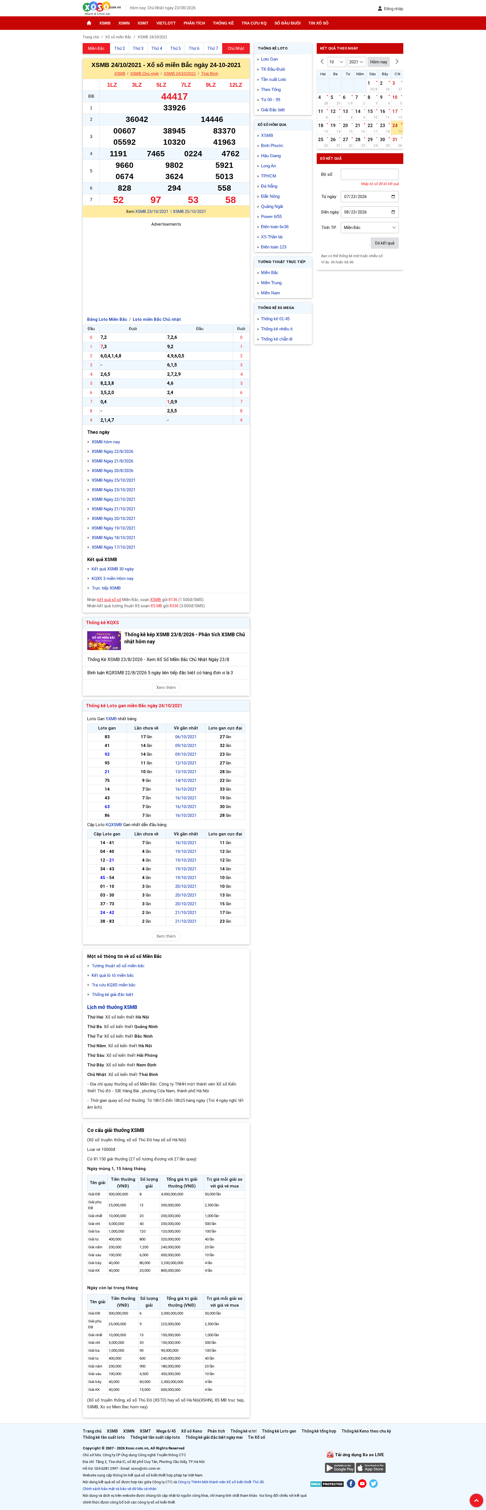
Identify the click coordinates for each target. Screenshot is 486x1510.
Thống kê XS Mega (276, 308)
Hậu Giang (271, 155)
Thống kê (223, 23)
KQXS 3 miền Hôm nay (112, 578)
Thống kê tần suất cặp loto (155, 1437)
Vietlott (166, 23)
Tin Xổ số (318, 23)
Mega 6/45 (166, 1431)
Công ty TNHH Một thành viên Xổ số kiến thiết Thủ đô (221, 1482)
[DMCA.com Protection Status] (327, 1485)
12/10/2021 (186, 763)
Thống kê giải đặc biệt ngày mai (213, 1437)
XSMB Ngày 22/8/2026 (112, 451)
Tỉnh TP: (329, 227)
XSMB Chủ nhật (144, 73)
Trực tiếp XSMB (106, 588)
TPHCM (268, 176)
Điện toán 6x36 (275, 226)
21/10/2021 (186, 912)
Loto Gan (269, 59)
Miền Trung (271, 282)
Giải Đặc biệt (273, 109)
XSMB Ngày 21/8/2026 (112, 461)
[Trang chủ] (89, 23)
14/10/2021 (186, 780)
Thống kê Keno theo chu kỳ (366, 1431)
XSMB (105, 23)
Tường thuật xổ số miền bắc (118, 965)
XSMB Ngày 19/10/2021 (114, 528)
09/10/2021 (186, 745)
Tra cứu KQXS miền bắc (114, 985)
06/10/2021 (186, 736)
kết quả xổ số (109, 599)
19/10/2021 (186, 851)
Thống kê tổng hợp (319, 1431)
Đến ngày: (330, 212)
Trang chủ (92, 1431)
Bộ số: (327, 174)
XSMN (124, 23)
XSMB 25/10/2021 (189, 211)
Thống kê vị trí (243, 1431)
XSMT (143, 23)
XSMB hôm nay (106, 441)
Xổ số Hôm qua (272, 125)
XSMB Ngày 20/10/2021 (114, 518)
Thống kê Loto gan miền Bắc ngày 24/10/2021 (134, 705)
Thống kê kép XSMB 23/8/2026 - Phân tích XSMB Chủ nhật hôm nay (184, 638)
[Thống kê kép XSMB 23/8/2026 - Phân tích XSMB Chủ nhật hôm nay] (104, 640)
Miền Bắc (269, 272)
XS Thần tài (271, 236)
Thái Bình (209, 73)
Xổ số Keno (191, 1431)
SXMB (111, 718)
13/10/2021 (186, 771)
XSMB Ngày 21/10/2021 (114, 509)
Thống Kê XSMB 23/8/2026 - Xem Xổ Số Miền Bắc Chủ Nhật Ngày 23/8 (158, 659)
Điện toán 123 (273, 246)
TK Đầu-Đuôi (273, 69)
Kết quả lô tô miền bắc (113, 975)
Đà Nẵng (269, 186)
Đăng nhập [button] (393, 8)
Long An (268, 165)
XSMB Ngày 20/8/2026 (112, 470)
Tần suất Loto (273, 79)
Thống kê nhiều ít (276, 328)
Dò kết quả (384, 243)
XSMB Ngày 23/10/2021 (114, 489)
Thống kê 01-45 (275, 318)
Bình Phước (272, 145)
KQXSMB (114, 824)
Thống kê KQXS (102, 622)
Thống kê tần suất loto (104, 1437)
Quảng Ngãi (272, 206)
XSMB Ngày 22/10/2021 (114, 499)
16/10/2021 (186, 789)
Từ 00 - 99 (270, 99)
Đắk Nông (270, 196)
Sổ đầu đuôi (287, 23)
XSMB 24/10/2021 (180, 73)
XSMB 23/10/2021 (151, 211)
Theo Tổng (271, 89)
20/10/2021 (186, 886)
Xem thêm (166, 687)
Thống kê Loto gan (279, 1431)
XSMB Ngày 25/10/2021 (114, 480)
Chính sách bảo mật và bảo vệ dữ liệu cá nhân (119, 1489)
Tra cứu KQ (254, 23)
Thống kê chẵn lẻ (276, 339)
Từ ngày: (329, 196)
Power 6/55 (271, 216)
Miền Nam (270, 292)
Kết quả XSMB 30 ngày (113, 568)
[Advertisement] (166, 267)
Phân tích (194, 23)
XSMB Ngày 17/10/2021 (114, 547)
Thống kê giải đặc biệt (112, 994)
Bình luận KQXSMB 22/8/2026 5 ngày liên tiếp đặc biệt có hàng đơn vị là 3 (160, 672)
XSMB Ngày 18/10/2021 (114, 537)
